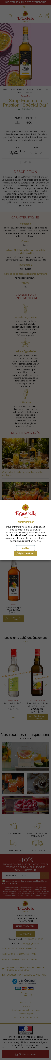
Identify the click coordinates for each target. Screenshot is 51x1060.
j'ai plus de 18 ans (25, 553)
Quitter (25, 548)
